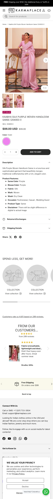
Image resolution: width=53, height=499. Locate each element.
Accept (25, 480)
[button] (5, 348)
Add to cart (35, 152)
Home (4, 24)
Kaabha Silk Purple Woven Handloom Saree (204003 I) (26, 24)
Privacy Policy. (18, 474)
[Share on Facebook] (15, 237)
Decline (25, 486)
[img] (27, 333)
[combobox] (26, 16)
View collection (11, 293)
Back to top (26, 394)
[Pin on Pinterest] (20, 237)
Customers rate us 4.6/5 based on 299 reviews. (23, 316)
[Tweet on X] (10, 237)
